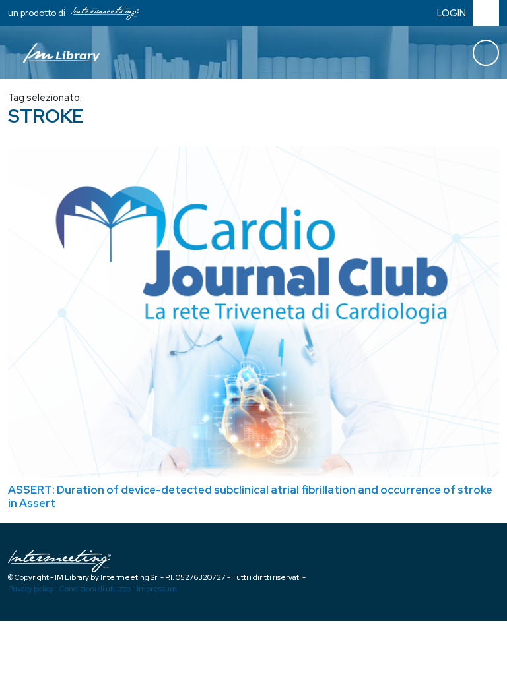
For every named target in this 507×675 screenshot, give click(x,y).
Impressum (157, 588)
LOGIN (451, 13)
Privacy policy (30, 588)
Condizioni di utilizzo (95, 588)
